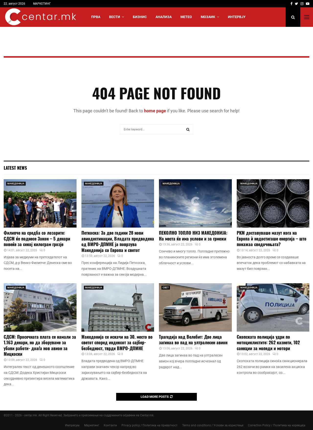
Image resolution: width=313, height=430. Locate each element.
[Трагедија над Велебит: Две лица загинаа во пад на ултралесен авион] (195, 307)
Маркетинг (91, 425)
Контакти (110, 425)
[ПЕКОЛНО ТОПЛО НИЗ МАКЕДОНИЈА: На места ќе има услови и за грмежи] (195, 203)
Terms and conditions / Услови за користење (212, 425)
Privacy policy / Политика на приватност (150, 425)
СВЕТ (166, 287)
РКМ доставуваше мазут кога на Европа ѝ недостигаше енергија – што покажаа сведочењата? (271, 238)
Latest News (15, 168)
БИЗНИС (140, 17)
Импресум (72, 425)
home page (155, 110)
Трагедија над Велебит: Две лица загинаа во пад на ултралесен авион (193, 340)
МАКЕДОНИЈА (15, 183)
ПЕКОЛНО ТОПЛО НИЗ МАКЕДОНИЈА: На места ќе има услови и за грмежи (193, 235)
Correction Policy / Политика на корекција (276, 425)
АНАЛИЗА (164, 17)
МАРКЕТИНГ (42, 3)
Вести (114, 17)
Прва (95, 17)
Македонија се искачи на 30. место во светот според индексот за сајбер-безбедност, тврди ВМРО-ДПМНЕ (117, 342)
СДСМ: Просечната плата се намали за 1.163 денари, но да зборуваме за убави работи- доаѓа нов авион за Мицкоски (40, 345)
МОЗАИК (208, 17)
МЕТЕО (186, 17)
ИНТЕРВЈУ (237, 17)
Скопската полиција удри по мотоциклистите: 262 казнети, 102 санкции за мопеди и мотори (268, 342)
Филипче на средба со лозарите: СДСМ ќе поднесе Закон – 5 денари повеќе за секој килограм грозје (37, 238)
